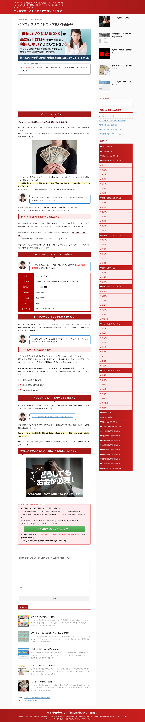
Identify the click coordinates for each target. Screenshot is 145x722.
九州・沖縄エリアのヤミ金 (111, 370)
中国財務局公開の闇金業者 (111, 454)
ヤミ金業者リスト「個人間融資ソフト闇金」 (39, 10)
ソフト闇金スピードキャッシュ (110, 134)
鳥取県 (104, 328)
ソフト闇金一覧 (107, 147)
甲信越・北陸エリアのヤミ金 (111, 235)
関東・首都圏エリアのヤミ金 (111, 198)
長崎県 (104, 384)
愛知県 (104, 282)
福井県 (104, 263)
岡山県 (104, 338)
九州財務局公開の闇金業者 (111, 464)
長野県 (104, 249)
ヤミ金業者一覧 (107, 151)
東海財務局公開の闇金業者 (111, 445)
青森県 (104, 170)
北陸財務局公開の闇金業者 (111, 436)
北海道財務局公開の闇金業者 (111, 426)
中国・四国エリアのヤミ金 (111, 324)
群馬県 (104, 212)
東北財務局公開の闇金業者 (111, 431)
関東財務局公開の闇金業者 (111, 440)
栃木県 (104, 207)
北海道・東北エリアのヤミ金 (111, 161)
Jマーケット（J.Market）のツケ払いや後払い (50, 633)
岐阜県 (104, 272)
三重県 (104, 296)
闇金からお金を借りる (109, 422)
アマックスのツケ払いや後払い (44, 665)
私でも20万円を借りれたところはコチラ (53, 529)
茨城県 (104, 202)
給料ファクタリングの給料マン (110, 129)
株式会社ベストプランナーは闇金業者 (112, 121)
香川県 (104, 356)
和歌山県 (105, 319)
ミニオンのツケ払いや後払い (43, 681)
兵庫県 (104, 310)
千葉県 (104, 221)
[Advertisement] (54, 93)
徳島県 (104, 352)
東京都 (104, 226)
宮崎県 (104, 398)
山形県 (104, 188)
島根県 (104, 333)
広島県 (104, 342)
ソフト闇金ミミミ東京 (121, 17)
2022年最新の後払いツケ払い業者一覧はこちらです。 (52, 417)
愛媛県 (104, 361)
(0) (66, 67)
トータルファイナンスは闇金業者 (37, 698)
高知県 (104, 366)
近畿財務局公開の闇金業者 (111, 450)
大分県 (104, 394)
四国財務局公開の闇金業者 (111, 459)
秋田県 (104, 184)
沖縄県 (104, 408)
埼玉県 (104, 216)
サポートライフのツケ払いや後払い (45, 649)
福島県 (104, 193)
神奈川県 (105, 230)
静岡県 (104, 277)
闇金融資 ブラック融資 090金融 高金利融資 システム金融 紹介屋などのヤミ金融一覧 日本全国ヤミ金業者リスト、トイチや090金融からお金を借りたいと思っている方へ (72, 716)
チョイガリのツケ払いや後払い (44, 617)
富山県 (104, 254)
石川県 (104, 258)
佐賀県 (104, 380)
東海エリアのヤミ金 (109, 268)
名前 (20, 587)
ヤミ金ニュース (107, 412)
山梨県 (104, 244)
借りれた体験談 (107, 417)
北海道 (104, 165)
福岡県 (104, 375)
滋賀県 (104, 291)
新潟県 (104, 240)
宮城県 (104, 179)
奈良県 (104, 314)
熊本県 (104, 389)
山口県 (104, 347)
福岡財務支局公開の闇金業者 (111, 468)
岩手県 (104, 174)
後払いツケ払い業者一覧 (110, 156)
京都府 (104, 300)
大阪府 (104, 305)
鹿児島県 (105, 403)
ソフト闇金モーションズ (33, 700)
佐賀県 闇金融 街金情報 (108, 125)
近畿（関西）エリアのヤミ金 (111, 287)
